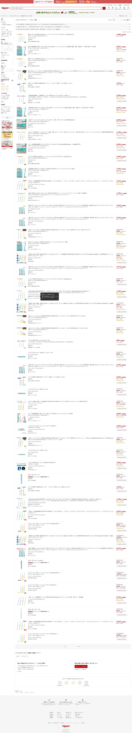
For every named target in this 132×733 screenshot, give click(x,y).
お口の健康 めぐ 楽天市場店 (34, 86)
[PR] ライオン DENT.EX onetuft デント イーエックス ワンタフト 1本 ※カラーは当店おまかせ (51, 58)
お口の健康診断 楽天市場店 (34, 41)
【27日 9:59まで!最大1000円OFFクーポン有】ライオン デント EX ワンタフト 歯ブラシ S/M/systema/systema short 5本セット (59, 291)
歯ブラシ (33, 692)
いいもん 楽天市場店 (33, 188)
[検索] (104, 8)
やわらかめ (4, 55)
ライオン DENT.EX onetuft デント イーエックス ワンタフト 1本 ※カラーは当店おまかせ (50, 279)
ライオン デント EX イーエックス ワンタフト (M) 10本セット (43, 633)
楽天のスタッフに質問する (81, 666)
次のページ (80, 646)
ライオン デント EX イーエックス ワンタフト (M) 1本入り (42, 585)
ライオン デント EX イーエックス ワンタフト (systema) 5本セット (44, 572)
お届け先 (2, 67)
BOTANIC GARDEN (33, 528)
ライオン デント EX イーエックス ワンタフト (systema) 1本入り (44, 523)
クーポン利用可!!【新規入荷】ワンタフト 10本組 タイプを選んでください (46, 377)
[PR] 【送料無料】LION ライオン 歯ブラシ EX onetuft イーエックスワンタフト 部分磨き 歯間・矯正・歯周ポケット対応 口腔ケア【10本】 (62, 46)
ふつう (8, 55)
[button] (127, 5)
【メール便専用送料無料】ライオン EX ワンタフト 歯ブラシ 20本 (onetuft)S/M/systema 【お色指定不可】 (54, 144)
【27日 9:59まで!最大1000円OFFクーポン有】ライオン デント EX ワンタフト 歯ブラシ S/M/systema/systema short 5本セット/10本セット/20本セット (65, 499)
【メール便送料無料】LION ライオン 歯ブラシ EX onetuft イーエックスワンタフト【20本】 (50, 413)
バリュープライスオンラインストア (35, 298)
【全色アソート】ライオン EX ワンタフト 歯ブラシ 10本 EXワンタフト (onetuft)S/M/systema (51, 119)
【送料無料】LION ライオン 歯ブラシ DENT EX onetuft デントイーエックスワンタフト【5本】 (51, 168)
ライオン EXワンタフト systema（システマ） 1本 (40, 352)
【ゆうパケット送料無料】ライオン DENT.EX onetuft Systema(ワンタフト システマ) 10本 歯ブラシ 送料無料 (55, 597)
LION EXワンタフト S (34, 474)
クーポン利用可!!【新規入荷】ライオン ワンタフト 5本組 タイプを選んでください (49, 487)
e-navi (17, 656)
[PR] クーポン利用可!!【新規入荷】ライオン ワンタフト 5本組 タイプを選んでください (50, 83)
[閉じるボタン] (129, 24)
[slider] (1, 44)
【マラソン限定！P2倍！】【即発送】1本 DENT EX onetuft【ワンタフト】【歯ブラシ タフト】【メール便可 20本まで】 (58, 401)
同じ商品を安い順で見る (121, 101)
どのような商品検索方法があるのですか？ (26, 667)
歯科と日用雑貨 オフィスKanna (35, 139)
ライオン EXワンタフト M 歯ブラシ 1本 (38, 389)
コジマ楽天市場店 (32, 480)
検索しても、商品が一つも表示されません (26, 669)
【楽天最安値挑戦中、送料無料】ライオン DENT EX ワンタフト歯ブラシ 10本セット (49, 95)
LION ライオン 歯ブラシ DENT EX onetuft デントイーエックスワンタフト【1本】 (48, 242)
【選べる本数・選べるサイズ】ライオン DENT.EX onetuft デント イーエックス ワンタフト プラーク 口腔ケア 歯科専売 (57, 193)
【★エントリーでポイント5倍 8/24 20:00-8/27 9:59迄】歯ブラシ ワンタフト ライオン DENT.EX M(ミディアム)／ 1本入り (58, 328)
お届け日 (2, 72)
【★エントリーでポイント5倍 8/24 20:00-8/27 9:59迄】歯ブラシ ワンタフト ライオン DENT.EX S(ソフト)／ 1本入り (57, 316)
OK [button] (56, 296)
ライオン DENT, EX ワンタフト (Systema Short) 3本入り (42, 462)
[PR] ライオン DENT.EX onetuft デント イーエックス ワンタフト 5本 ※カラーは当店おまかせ (51, 34)
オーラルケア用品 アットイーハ (35, 53)
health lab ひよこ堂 (33, 433)
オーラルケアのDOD (33, 408)
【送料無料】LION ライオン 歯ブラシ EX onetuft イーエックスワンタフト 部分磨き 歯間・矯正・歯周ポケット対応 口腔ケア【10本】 (61, 107)
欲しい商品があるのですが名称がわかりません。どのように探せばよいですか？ (33, 665)
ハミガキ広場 (31, 602)
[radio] (1, 21)
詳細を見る (58, 29)
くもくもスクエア (32, 212)
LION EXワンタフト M (34, 609)
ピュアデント (31, 127)
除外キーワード (4, 112)
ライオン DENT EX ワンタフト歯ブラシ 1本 (39, 340)
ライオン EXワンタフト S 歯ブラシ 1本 (37, 450)
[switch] (12, 80)
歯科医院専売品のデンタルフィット (35, 78)
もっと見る (19, 671)
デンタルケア (26, 692)
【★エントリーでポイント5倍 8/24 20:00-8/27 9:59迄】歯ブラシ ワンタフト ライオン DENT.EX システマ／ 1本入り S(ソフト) (59, 229)
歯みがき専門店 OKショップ (34, 200)
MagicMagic (31, 261)
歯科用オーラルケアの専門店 (34, 102)
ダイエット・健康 (19, 692)
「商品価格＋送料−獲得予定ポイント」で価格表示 (24, 19)
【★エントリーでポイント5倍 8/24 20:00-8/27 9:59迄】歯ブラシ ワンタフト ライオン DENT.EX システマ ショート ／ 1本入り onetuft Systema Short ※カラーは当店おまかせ (71, 438)
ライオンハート (25, 656)
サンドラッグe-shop (33, 358)
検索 (7, 49)
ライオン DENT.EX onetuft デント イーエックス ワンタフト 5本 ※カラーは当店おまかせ (50, 156)
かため (3, 57)
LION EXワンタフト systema (35, 560)
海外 (5, 66)
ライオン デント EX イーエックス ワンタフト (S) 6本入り (42, 425)
